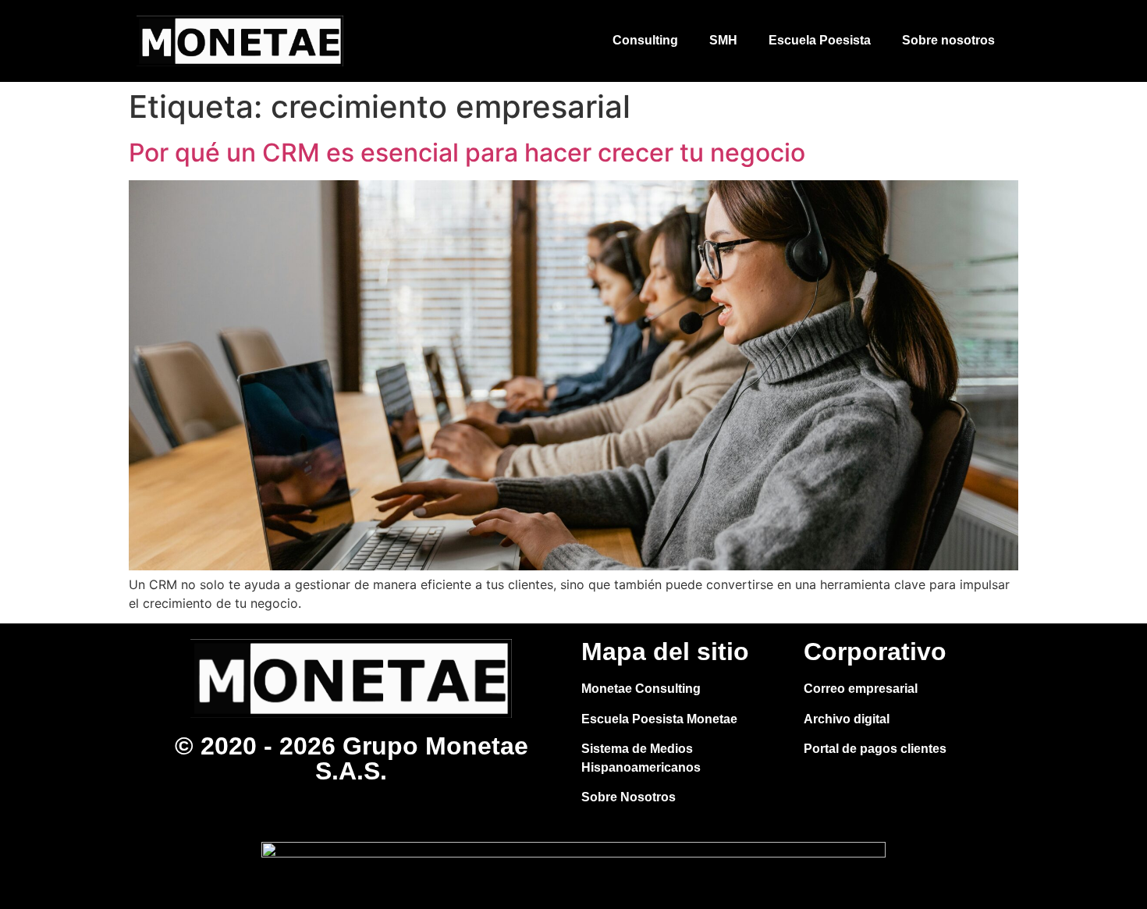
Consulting (645, 40)
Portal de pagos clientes (875, 748)
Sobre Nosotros (628, 797)
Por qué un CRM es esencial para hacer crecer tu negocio (467, 152)
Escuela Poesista (820, 40)
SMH (723, 40)
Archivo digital (847, 719)
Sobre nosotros (948, 40)
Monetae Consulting (641, 688)
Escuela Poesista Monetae (659, 719)
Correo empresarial (861, 688)
